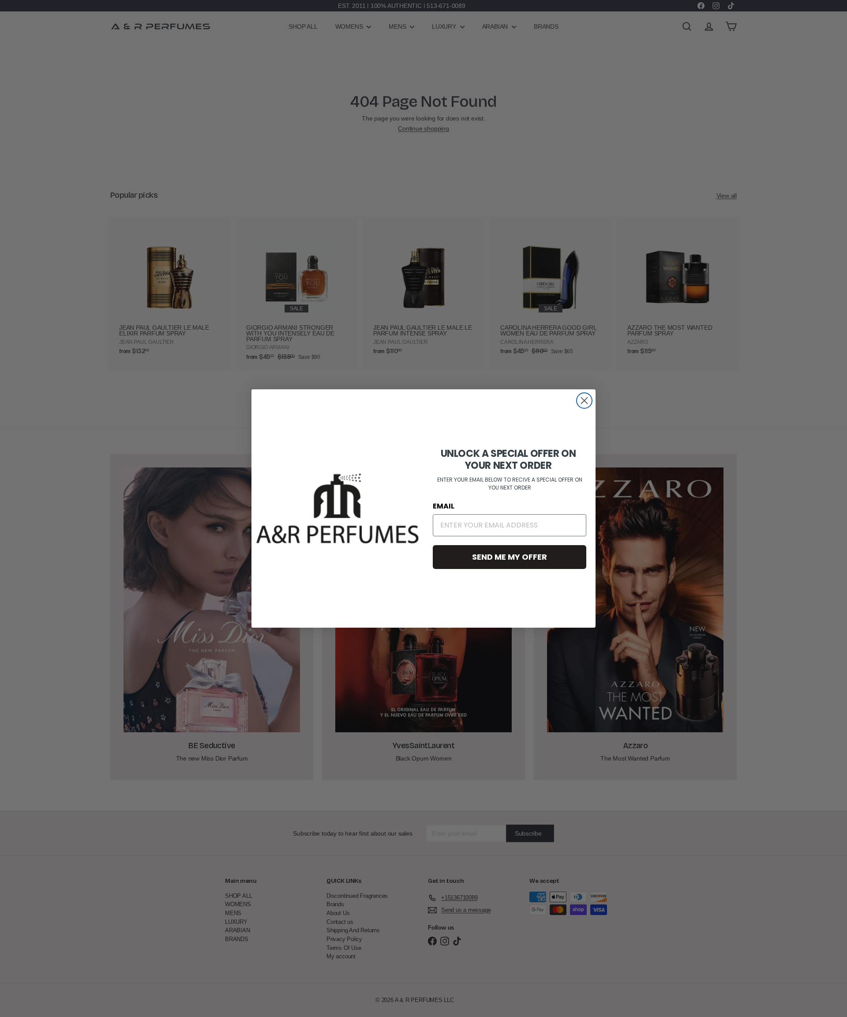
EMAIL (443, 506)
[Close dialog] (584, 400)
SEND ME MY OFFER (509, 556)
